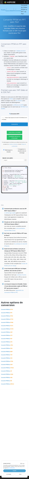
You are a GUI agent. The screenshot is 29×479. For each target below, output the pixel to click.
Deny (20, 474)
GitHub (11, 98)
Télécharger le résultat (8, 151)
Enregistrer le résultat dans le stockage (22, 150)
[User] (24, 2)
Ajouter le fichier (14, 132)
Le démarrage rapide (9, 213)
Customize (8, 474)
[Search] (27, 2)
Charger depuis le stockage (14, 137)
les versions (19, 100)
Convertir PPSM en (7, 309)
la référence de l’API (18, 105)
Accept (14, 470)
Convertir (14, 124)
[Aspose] (10, 2)
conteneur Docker (21, 275)
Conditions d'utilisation (13, 144)
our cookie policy (11, 467)
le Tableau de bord (20, 50)
